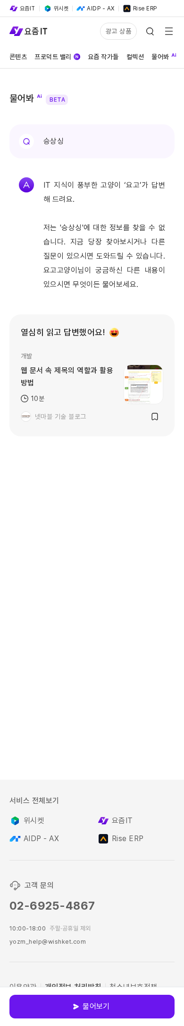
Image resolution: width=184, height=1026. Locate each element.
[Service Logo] (28, 31)
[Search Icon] (150, 31)
